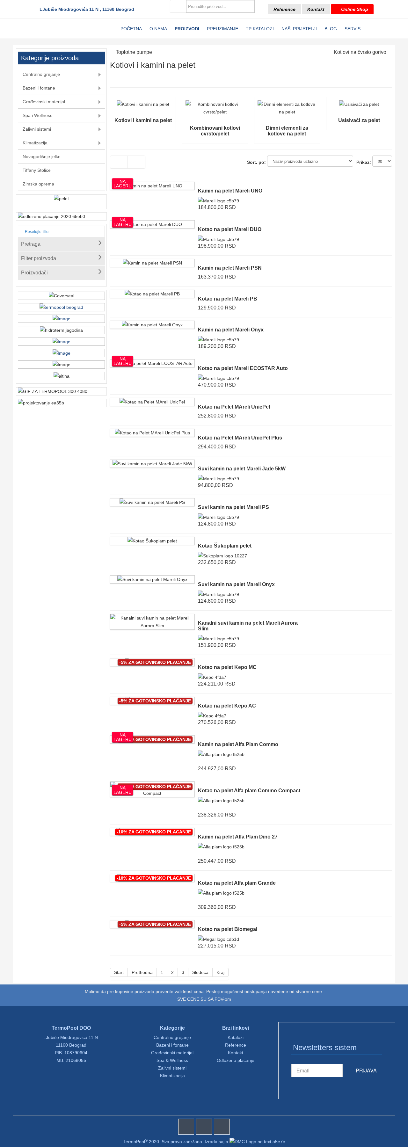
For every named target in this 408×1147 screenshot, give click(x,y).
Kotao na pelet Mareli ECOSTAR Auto (243, 368)
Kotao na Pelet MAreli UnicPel (234, 407)
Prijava (365, 1070)
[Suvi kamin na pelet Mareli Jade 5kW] (152, 463)
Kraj (220, 972)
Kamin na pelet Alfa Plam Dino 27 (238, 836)
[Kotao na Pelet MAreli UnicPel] (152, 401)
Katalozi (236, 1037)
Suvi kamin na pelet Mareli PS (233, 507)
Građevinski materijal (172, 1052)
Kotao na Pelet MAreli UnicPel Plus (240, 437)
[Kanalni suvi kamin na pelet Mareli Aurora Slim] (152, 618)
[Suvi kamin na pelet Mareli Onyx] (152, 579)
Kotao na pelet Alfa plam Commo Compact (249, 790)
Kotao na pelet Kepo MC (227, 667)
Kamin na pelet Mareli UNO (230, 190)
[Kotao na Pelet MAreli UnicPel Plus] (152, 432)
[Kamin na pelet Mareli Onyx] (152, 324)
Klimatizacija (172, 1075)
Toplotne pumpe (134, 52)
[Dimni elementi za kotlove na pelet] (287, 104)
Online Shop (354, 9)
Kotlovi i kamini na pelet (143, 120)
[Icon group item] (186, 1127)
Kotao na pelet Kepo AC (227, 705)
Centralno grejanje (172, 1037)
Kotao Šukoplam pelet (224, 545)
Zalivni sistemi (172, 1068)
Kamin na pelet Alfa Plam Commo (238, 744)
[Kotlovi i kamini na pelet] (143, 104)
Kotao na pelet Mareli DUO (229, 229)
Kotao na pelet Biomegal (227, 929)
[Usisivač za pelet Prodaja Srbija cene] (359, 104)
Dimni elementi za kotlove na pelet (287, 130)
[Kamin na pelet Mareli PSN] (152, 262)
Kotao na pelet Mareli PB (227, 298)
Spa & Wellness (172, 1060)
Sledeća (200, 972)
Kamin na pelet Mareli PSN (230, 268)
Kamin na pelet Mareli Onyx (231, 329)
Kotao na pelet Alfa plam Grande (237, 883)
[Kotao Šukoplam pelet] (152, 540)
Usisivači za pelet (359, 120)
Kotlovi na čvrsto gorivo (360, 52)
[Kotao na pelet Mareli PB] (152, 293)
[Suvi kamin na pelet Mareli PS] (152, 502)
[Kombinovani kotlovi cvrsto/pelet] (215, 104)
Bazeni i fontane (172, 1045)
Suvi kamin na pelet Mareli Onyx (236, 584)
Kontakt (315, 9)
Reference (284, 9)
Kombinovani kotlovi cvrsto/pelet (215, 130)
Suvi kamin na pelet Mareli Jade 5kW (242, 468)
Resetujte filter (37, 231)
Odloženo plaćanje (235, 1060)
